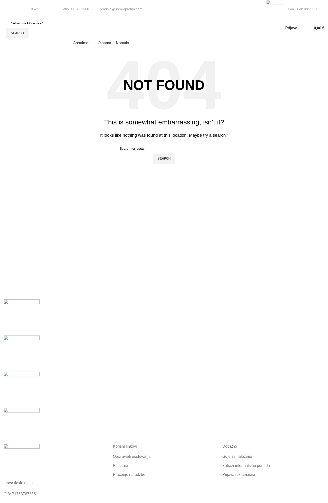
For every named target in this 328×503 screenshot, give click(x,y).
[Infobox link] (37, 9)
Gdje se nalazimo (237, 456)
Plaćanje (120, 466)
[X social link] (252, 9)
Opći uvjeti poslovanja (132, 456)
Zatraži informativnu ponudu (246, 466)
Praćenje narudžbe (129, 474)
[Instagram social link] (258, 9)
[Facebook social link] (247, 9)
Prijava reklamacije (238, 474)
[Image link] (22, 461)
